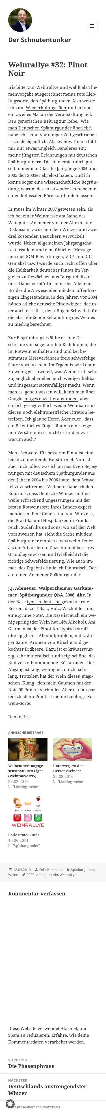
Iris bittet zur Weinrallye (33, 87)
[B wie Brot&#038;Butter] (27, 813)
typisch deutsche (44, 601)
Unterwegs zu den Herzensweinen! (68, 768)
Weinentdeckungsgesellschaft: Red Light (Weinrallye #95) (26, 770)
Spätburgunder (82, 869)
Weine (13, 874)
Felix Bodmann (50, 869)
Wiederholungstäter (46, 107)
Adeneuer (43, 874)
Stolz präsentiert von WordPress (34, 1107)
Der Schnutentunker (39, 39)
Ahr (55, 874)
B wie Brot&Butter (23, 835)
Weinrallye (68, 874)
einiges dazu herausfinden (50, 398)
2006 (30, 874)
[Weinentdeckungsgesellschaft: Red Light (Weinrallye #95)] (27, 749)
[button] (10, 1104)
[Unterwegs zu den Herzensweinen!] (72, 749)
